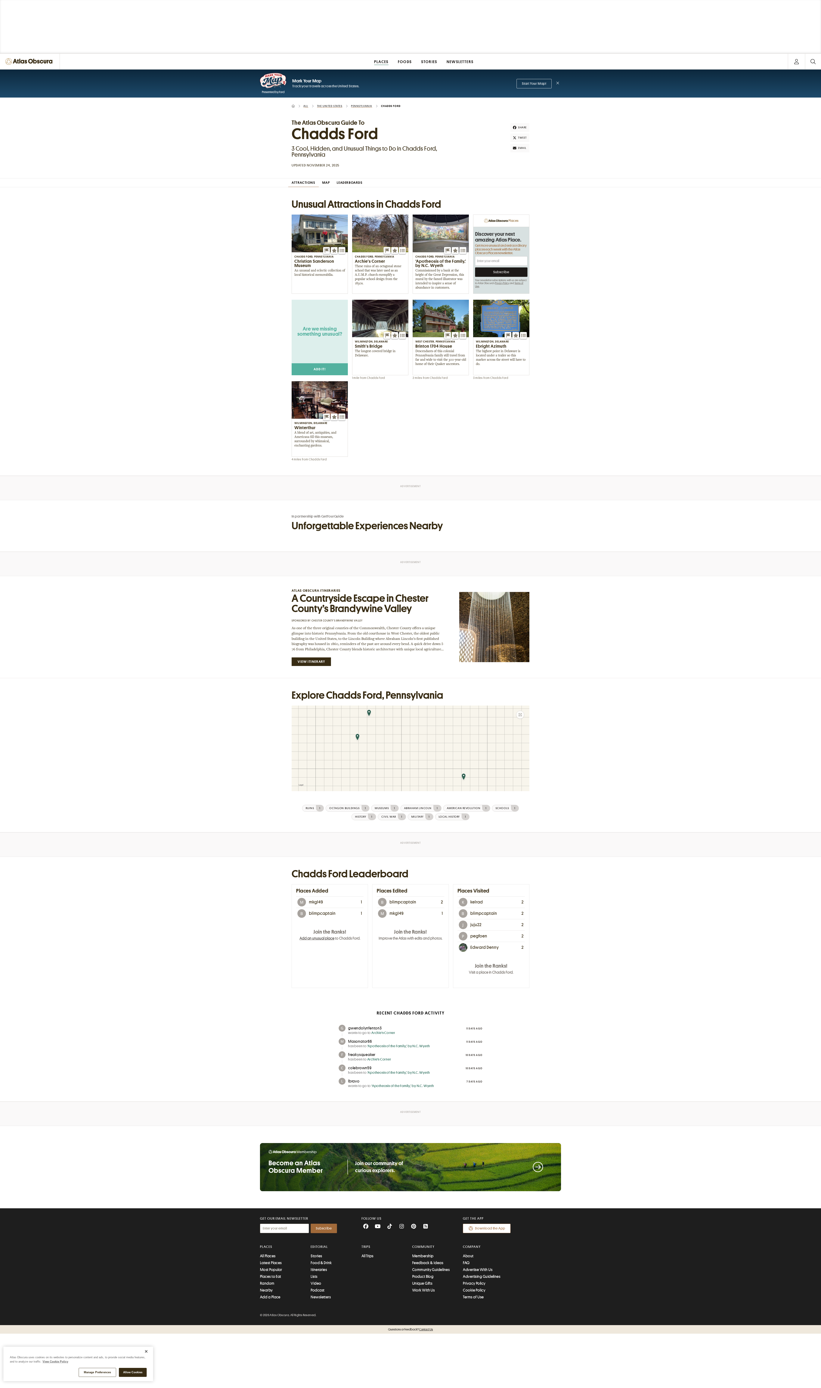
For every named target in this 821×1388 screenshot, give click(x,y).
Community (423, 1247)
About (468, 1256)
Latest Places (271, 1263)
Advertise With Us (477, 1269)
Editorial (319, 1247)
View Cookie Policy (55, 1361)
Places (266, 1247)
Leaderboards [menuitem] (349, 182)
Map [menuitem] (326, 182)
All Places (268, 1256)
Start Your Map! (534, 83)
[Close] (146, 1351)
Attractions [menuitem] (303, 182)
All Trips (368, 1256)
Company (472, 1247)
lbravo (354, 1081)
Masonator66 (360, 1041)
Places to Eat (270, 1276)
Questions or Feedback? (410, 1329)
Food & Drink (321, 1263)
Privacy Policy (502, 283)
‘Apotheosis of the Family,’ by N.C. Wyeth (398, 1046)
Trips (366, 1247)
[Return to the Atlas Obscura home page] (30, 61)
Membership (423, 1256)
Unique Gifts (422, 1283)
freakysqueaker (361, 1055)
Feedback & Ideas (427, 1263)
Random (267, 1283)
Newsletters (321, 1297)
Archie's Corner (383, 1033)
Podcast (317, 1290)
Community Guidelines (431, 1269)
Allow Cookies (133, 1372)
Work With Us (423, 1290)
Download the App (490, 1228)
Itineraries (319, 1269)
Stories (316, 1256)
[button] (326, 250)
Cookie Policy (474, 1290)
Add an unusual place (317, 938)
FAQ (466, 1263)
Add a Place (270, 1297)
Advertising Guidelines (481, 1276)
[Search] (813, 61)
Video (316, 1283)
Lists (314, 1276)
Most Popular (271, 1269)
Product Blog (422, 1276)
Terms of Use (473, 1297)
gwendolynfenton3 (365, 1028)
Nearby (266, 1290)
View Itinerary (311, 661)
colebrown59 (360, 1068)
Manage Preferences (97, 1372)
